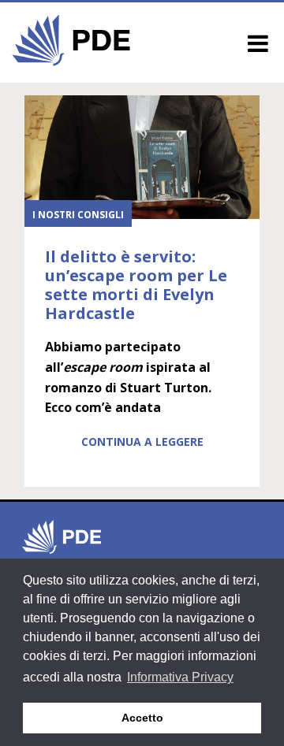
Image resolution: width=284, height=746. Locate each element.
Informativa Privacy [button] (180, 677)
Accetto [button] (142, 717)
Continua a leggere (142, 441)
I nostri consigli (78, 214)
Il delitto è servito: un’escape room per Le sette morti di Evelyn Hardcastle (136, 285)
